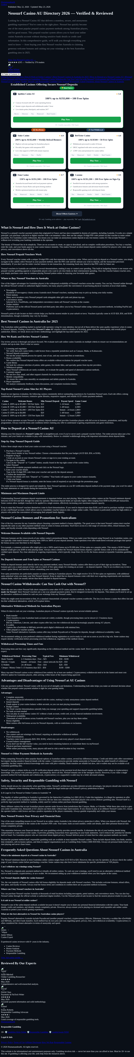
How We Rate (48, 1042)
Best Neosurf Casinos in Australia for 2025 (70, 77)
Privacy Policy (7, 1042)
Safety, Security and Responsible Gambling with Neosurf (45, 81)
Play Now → (67, 119)
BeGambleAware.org (88, 219)
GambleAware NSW (59, 1032)
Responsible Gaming (62, 1042)
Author (4, 4)
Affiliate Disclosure (33, 1042)
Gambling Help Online (15, 1032)
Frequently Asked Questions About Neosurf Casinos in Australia (97, 81)
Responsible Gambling (37, 1032)
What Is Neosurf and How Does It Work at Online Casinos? (26, 77)
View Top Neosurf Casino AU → (22, 60)
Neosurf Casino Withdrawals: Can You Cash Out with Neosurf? (68, 79)
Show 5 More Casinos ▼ (67, 214)
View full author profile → (12, 958)
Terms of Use (19, 1042)
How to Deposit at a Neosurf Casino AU (106, 77)
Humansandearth (8, 2)
